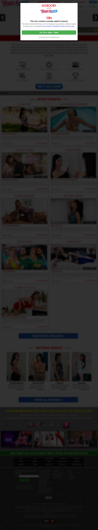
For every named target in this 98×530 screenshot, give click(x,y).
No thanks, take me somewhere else (49, 37)
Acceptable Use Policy (59, 26)
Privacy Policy (70, 26)
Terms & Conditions (47, 26)
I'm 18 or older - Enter (49, 32)
